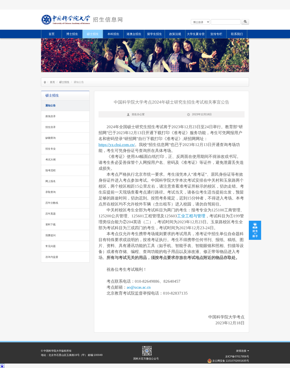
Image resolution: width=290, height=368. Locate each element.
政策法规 (175, 34)
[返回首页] (107, 19)
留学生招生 (154, 34)
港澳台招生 (134, 34)
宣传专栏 (216, 34)
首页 (52, 34)
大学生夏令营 (196, 34)
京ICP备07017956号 (237, 356)
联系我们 (237, 34)
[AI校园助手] (255, 230)
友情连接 (241, 350)
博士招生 (72, 34)
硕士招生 (93, 34)
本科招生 (113, 34)
